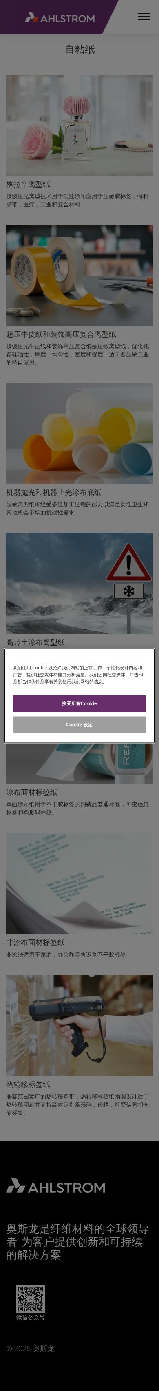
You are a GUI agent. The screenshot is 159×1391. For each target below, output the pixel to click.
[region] (79, 695)
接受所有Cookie (79, 703)
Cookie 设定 (79, 724)
